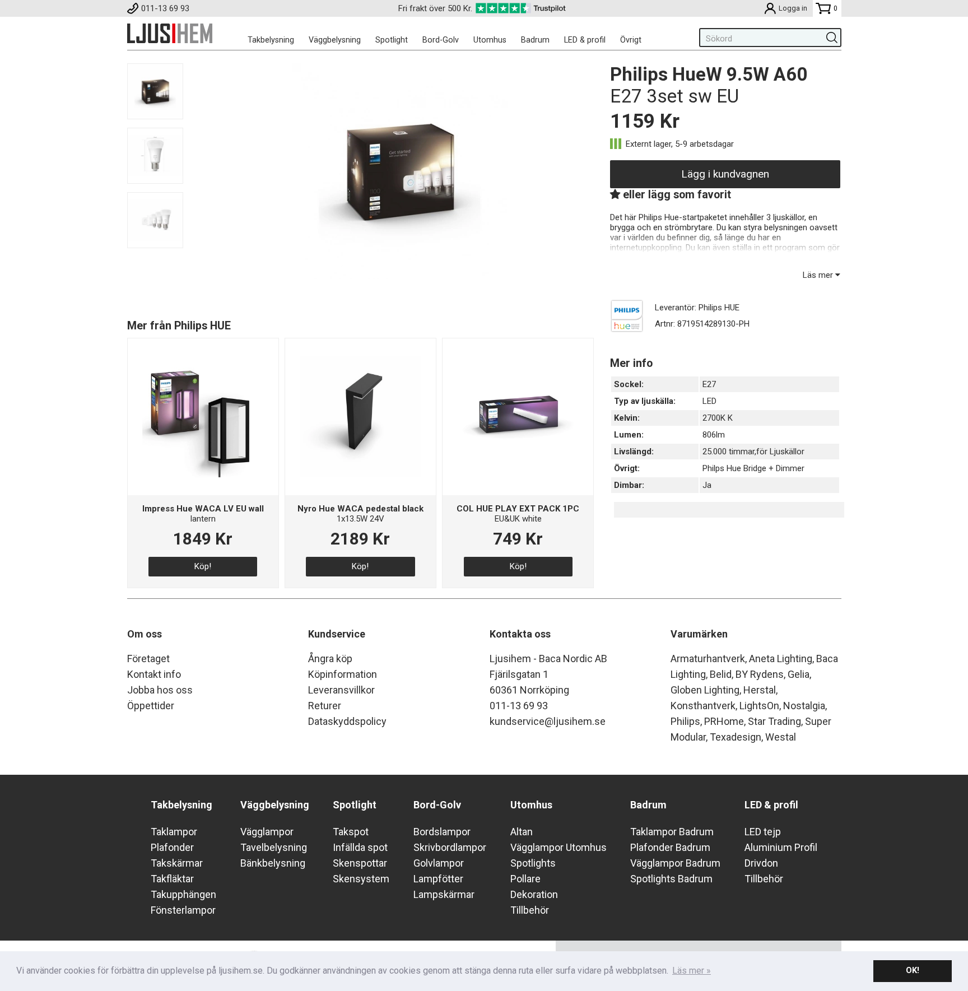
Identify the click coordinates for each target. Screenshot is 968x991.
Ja (706, 485)
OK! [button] (912, 970)
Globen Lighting (705, 690)
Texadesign (735, 737)
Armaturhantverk (708, 658)
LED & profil (585, 39)
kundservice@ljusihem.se (548, 721)
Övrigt (630, 39)
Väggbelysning (335, 39)
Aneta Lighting (780, 658)
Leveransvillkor (341, 690)
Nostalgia (804, 705)
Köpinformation (342, 674)
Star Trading (774, 721)
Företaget (148, 658)
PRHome (724, 721)
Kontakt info (154, 674)
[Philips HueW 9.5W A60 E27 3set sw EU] (400, 276)
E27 (709, 384)
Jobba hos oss (160, 690)
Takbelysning (271, 39)
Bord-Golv (440, 39)
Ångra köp (330, 658)
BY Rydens (760, 674)
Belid (721, 674)
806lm (713, 435)
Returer (324, 705)
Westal (780, 737)
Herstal (759, 690)
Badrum (535, 39)
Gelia (798, 674)
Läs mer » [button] (691, 970)
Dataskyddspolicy (347, 721)
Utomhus (489, 39)
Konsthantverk (703, 705)
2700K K (717, 418)
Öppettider (150, 705)
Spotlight (391, 39)
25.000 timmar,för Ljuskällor (753, 451)
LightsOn (759, 705)
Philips (685, 721)
